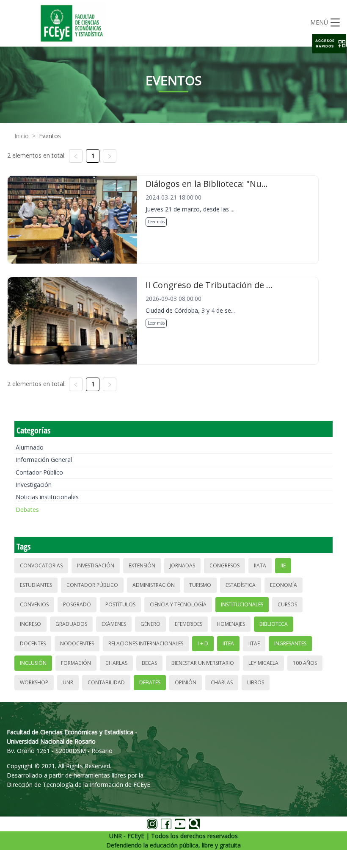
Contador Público (39, 472)
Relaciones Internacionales (145, 643)
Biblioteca (273, 624)
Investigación (34, 485)
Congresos (224, 565)
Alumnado (30, 447)
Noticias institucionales (47, 497)
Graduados (71, 624)
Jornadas (182, 565)
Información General (44, 460)
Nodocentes (77, 643)
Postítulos (120, 604)
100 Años (305, 663)
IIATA (260, 565)
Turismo (200, 585)
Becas (149, 663)
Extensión (142, 565)
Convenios (34, 604)
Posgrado (77, 604)
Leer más (156, 222)
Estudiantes (36, 585)
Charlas (116, 663)
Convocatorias (41, 565)
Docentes (33, 643)
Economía (283, 585)
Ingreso (30, 624)
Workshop (34, 682)
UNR (68, 682)
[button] (329, 43)
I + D (203, 643)
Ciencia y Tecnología (178, 604)
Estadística (241, 585)
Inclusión (33, 663)
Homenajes (231, 624)
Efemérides (188, 624)
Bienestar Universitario (202, 663)
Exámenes (114, 624)
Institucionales (242, 604)
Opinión (185, 682)
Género (150, 624)
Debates (27, 510)
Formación (76, 663)
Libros (255, 682)
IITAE (254, 643)
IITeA (228, 643)
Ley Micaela (263, 663)
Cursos (287, 604)
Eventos (50, 136)
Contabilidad (106, 682)
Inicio (21, 136)
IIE (283, 565)
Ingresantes (290, 643)
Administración (153, 585)
